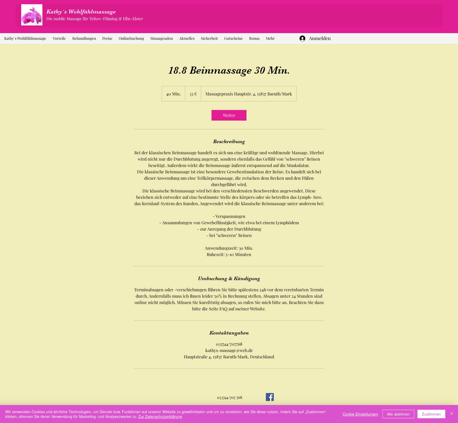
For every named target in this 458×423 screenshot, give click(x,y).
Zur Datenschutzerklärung (160, 416)
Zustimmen (431, 414)
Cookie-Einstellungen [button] (360, 414)
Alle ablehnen (398, 414)
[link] (229, 115)
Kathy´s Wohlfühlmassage (81, 11)
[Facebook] (270, 397)
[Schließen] (451, 414)
